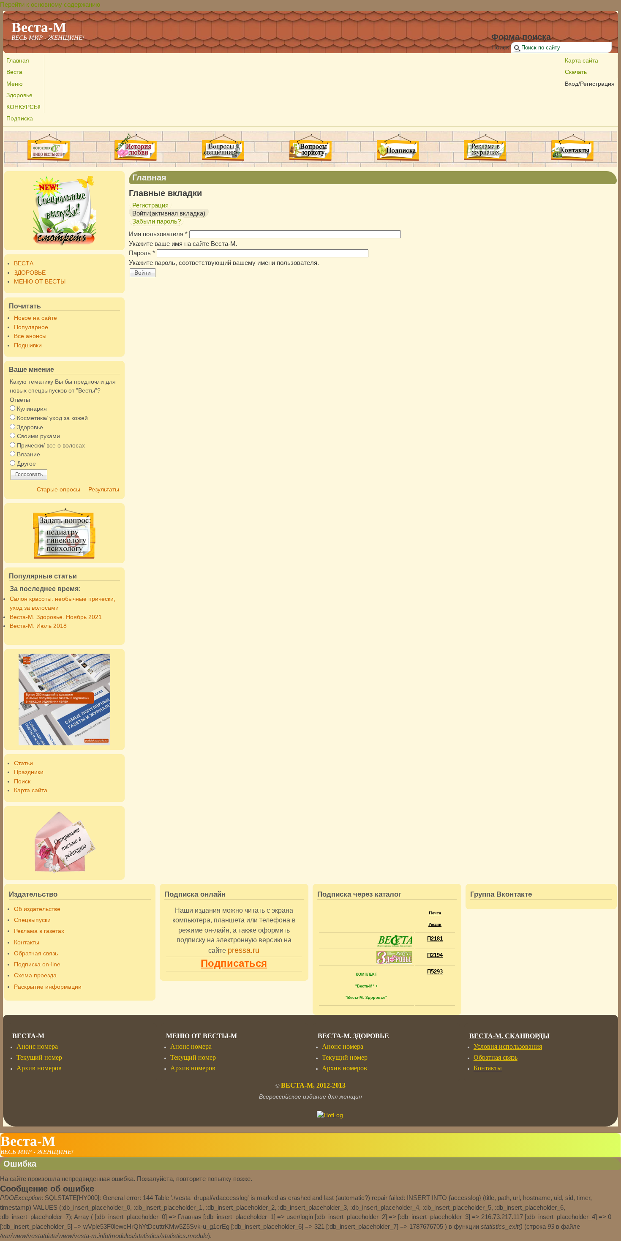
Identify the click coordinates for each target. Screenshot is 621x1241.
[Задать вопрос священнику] (223, 148)
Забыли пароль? (156, 221)
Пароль (142, 252)
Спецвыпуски (32, 920)
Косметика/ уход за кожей (52, 418)
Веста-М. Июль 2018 (38, 626)
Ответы (20, 400)
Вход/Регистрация (590, 84)
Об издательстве (37, 909)
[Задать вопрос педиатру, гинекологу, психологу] (64, 533)
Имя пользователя (158, 233)
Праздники (29, 772)
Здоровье (19, 95)
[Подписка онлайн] (398, 148)
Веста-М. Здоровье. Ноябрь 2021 (56, 617)
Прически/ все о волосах (51, 445)
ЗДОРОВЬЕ (30, 273)
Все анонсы (30, 336)
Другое (26, 464)
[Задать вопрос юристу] (310, 148)
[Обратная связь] (64, 843)
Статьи (23, 763)
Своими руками (38, 436)
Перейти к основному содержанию (50, 4)
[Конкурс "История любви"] (135, 159)
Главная (17, 60)
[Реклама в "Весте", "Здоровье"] (485, 159)
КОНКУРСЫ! (23, 107)
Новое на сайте (35, 318)
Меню (14, 84)
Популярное (31, 327)
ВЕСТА (23, 263)
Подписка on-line (37, 964)
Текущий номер (39, 1057)
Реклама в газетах (39, 931)
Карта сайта (581, 60)
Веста (14, 72)
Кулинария (32, 409)
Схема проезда (35, 975)
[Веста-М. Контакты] (572, 148)
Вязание (28, 454)
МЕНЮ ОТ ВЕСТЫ (39, 281)
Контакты (26, 942)
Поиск (501, 47)
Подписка (19, 118)
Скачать (576, 72)
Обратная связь (36, 953)
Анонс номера (37, 1046)
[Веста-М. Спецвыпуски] (64, 210)
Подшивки (28, 345)
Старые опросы (58, 489)
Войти (168, 213)
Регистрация (150, 205)
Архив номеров (39, 1068)
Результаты (103, 489)
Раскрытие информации (48, 987)
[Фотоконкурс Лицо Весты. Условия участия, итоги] (48, 159)
